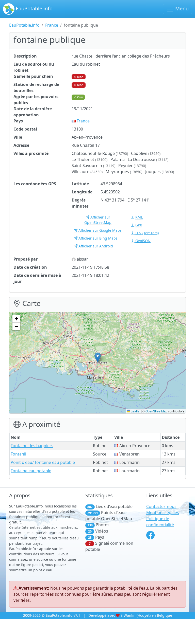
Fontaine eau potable (31, 471)
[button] (97, 357)
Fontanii (18, 454)
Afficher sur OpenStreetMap (97, 220)
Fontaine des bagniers (32, 445)
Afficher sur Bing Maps (97, 238)
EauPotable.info (33, 8)
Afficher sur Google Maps (99, 230)
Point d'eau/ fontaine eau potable (43, 462)
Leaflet (135, 411)
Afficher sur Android (95, 246)
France (51, 25)
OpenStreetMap (156, 411)
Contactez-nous (161, 506)
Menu (181, 8)
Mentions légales (162, 512)
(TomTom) (147, 232)
